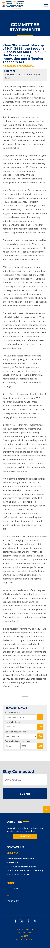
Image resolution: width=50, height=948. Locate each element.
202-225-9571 (13, 901)
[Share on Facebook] (5, 70)
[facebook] (15, 920)
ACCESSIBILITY (25, 933)
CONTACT (25, 936)
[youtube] (34, 920)
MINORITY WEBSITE (25, 939)
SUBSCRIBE (25, 836)
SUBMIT (25, 793)
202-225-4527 (13, 888)
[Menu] (46, 5)
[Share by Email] (14, 70)
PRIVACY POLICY (25, 929)
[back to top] (46, 809)
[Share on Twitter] (8, 70)
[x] (22, 920)
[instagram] (28, 920)
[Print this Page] (11, 70)
